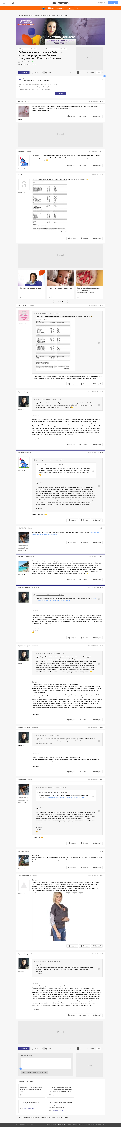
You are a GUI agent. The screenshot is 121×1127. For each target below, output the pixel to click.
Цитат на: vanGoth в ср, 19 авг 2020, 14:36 (48, 735)
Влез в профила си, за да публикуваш (34, 1072)
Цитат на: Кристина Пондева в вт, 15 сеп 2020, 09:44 (51, 787)
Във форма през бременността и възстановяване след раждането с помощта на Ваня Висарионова (60, 1089)
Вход (113, 3)
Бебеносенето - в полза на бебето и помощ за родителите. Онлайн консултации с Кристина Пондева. (40, 55)
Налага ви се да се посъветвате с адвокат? (60, 289)
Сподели (72, 116)
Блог (103, 1124)
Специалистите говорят (48, 1117)
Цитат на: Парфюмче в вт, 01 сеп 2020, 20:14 (48, 399)
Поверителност (76, 1124)
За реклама (54, 1124)
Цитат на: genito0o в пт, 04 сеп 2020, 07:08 (48, 313)
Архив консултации (29, 1094)
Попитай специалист (34, 1117)
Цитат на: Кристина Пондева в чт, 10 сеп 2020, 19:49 (51, 460)
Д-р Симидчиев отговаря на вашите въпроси (29, 1104)
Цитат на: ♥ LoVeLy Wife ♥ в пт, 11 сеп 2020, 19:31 (50, 595)
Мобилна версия (96, 1124)
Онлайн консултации (58, 297)
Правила (60, 1124)
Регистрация (101, 3)
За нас (48, 1124)
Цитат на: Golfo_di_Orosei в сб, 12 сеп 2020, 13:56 (50, 653)
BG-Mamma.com (28, 1124)
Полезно (84, 116)
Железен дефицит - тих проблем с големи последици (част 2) (31, 289)
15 (84, 72)
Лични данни (67, 1124)
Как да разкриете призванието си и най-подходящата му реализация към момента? (60, 1105)
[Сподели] (46, 72)
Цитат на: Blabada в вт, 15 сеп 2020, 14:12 (48, 961)
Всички (92, 72)
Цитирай (98, 116)
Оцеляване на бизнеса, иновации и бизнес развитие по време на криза (31, 1089)
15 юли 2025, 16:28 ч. (61, 49)
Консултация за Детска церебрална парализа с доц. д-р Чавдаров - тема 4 (88, 290)
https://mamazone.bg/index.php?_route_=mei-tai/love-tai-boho (65, 798)
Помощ (82, 1124)
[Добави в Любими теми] (42, 72)
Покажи (60, 93)
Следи (36, 72)
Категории (25, 1117)
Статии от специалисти (29, 297)
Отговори (24, 72)
